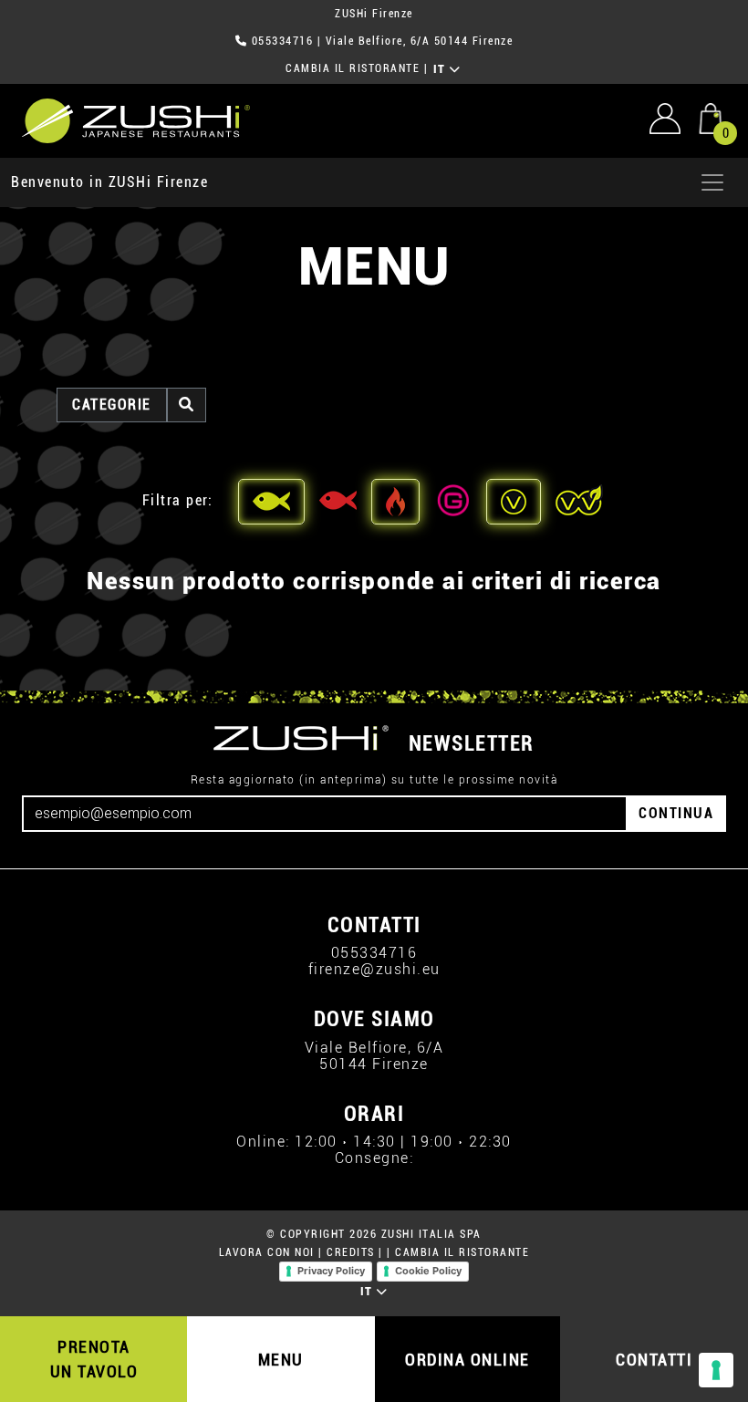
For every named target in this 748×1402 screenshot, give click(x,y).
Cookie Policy (428, 1270)
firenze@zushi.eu (374, 969)
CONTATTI (654, 1359)
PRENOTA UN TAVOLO (94, 1359)
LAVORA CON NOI (267, 1252)
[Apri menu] (712, 182)
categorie (111, 404)
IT (442, 69)
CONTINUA (676, 813)
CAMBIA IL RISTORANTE (353, 68)
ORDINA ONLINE (467, 1359)
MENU (281, 1359)
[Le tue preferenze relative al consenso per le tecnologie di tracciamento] (716, 1370)
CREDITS (351, 1252)
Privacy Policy (331, 1270)
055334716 (283, 41)
